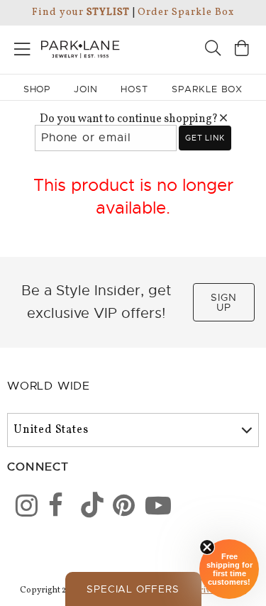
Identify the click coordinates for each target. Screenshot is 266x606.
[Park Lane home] (66, 47)
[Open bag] (242, 50)
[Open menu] (22, 46)
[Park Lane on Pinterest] (119, 508)
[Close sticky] (207, 547)
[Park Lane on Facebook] (55, 508)
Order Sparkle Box (185, 12)
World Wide (48, 386)
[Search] (213, 50)
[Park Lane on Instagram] (22, 508)
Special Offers (133, 589)
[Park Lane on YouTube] (152, 508)
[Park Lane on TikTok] (87, 508)
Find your (80, 12)
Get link (204, 138)
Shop (37, 89)
